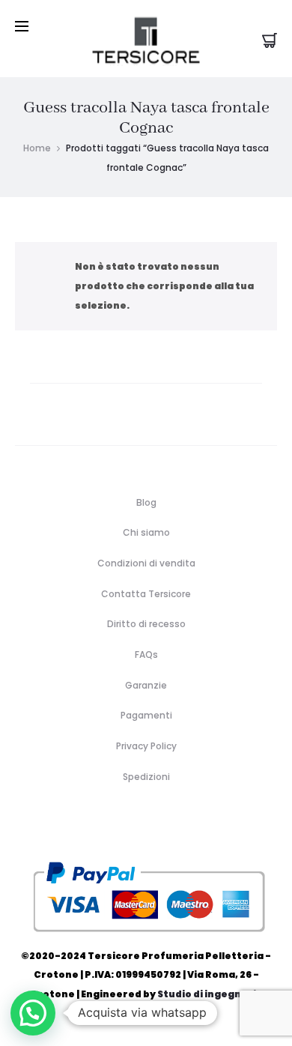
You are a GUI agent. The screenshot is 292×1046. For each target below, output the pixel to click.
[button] (32, 1013)
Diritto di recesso (146, 623)
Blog (146, 502)
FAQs (146, 654)
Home (37, 148)
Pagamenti (146, 715)
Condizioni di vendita (146, 563)
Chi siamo (146, 532)
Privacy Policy (146, 746)
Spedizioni (146, 776)
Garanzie (146, 685)
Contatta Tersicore (146, 593)
